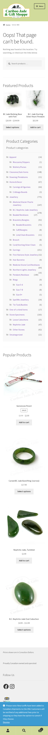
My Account (8, 730)
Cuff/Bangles (21, 230)
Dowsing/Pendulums (18, 177)
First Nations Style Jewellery (25, 254)
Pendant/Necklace (21, 274)
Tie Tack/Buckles (20, 304)
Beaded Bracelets (23, 225)
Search (24, 730)
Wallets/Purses (19, 167)
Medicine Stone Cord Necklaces (26, 265)
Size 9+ (19, 294)
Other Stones (19, 329)
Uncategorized (15, 334)
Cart (37, 728)
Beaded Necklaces (20, 215)
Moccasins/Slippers (21, 162)
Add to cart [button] (35, 127)
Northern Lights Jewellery (24, 269)
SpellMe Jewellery (21, 299)
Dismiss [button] (6, 722)
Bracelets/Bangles (21, 220)
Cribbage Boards (20, 192)
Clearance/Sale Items (18, 172)
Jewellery (13, 197)
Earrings (16, 250)
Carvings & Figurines (21, 187)
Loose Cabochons (20, 319)
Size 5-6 (19, 284)
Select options (12, 127)
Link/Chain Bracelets (25, 235)
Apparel (12, 157)
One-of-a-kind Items (18, 309)
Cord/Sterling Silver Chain (24, 245)
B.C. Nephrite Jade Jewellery (25, 210)
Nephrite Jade (19, 324)
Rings (15, 279)
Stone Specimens (17, 314)
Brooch (16, 240)
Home (8, 25)
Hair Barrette (19, 260)
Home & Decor (15, 182)
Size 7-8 (19, 289)
